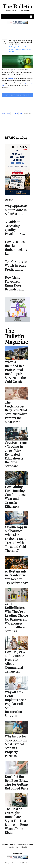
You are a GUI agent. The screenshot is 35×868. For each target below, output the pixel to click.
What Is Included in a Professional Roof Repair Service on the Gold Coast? (15, 372)
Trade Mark (29, 844)
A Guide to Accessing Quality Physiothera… (15, 228)
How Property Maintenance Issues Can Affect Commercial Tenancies (15, 661)
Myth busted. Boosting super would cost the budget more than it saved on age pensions (20, 42)
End (21, 113)
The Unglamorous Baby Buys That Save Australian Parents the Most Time (16, 412)
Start (4, 113)
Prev (8, 113)
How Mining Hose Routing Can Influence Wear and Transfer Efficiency (15, 496)
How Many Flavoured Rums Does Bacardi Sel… (14, 283)
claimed (10, 78)
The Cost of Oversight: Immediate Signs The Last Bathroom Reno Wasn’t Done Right (16, 820)
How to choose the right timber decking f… (16, 247)
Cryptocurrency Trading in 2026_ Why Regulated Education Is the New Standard (16, 454)
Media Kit (24, 847)
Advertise (11, 847)
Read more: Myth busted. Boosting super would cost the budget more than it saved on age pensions (17, 95)
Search (18, 847)
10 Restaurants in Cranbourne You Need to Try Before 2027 (16, 577)
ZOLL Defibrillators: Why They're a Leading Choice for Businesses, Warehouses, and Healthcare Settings (16, 617)
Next (16, 113)
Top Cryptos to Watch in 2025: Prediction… (16, 265)
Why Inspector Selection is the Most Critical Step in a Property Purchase (16, 746)
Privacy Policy (21, 844)
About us (12, 844)
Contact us (5, 844)
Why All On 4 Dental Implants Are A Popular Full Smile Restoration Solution (16, 704)
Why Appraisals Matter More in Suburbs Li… (16, 210)
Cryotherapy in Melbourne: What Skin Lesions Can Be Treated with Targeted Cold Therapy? (16, 539)
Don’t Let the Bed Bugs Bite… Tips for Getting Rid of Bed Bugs (16, 782)
